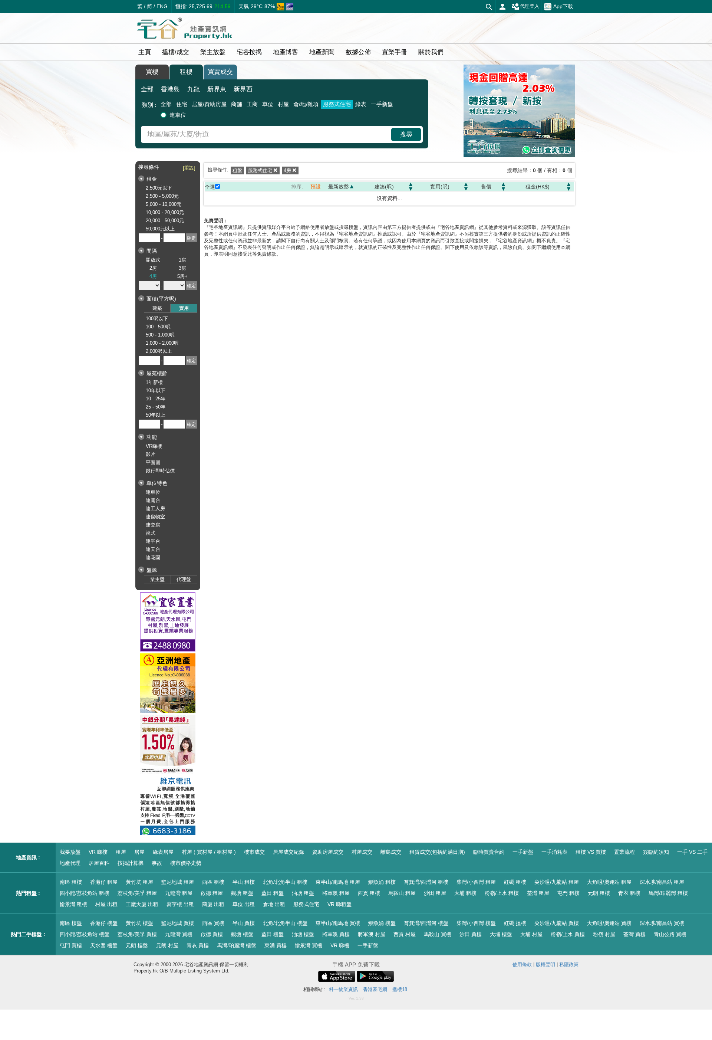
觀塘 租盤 (242, 893)
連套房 (153, 525)
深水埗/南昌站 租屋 (662, 882)
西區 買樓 (213, 923)
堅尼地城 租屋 (177, 882)
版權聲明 (545, 964)
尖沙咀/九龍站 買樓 (556, 923)
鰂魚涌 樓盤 (382, 923)
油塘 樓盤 (303, 934)
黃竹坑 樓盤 (139, 923)
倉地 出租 (274, 904)
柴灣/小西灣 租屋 (476, 882)
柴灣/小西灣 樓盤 (476, 923)
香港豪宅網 (375, 989)
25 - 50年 (155, 407)
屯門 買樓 (71, 945)
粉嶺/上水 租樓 (502, 893)
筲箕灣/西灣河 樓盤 (426, 923)
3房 (182, 268)
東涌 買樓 (275, 945)
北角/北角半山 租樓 (285, 882)
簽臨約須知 (656, 852)
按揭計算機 (131, 863)
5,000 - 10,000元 (163, 204)
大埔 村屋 (531, 934)
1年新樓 (154, 382)
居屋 (139, 852)
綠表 (360, 104)
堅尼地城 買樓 (177, 923)
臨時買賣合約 (488, 852)
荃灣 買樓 (634, 934)
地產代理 (70, 863)
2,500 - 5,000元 (162, 196)
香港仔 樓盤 (104, 923)
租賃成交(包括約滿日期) (437, 852)
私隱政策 (568, 964)
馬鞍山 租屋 (402, 893)
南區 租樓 (71, 882)
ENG (162, 6)
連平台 (153, 541)
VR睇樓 (154, 446)
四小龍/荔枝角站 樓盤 (84, 934)
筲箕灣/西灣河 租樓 (426, 882)
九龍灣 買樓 (178, 934)
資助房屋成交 (327, 852)
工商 (252, 104)
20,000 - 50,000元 (165, 220)
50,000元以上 (160, 229)
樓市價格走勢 (185, 863)
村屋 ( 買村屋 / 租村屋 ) (209, 852)
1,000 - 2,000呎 (162, 343)
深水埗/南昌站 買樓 (662, 923)
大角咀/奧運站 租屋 (609, 882)
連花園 (153, 557)
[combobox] (267, 134)
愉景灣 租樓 (73, 904)
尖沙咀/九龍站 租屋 (556, 882)
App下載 (563, 6)
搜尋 (406, 134)
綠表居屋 (163, 852)
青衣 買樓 (198, 945)
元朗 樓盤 (137, 945)
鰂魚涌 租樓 (382, 882)
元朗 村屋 (167, 945)
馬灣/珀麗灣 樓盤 (236, 945)
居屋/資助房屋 (209, 104)
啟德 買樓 (212, 934)
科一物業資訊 (343, 989)
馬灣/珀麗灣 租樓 (668, 893)
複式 (150, 533)
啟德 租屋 (212, 893)
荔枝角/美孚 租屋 (137, 893)
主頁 (144, 52)
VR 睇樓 (98, 852)
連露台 (153, 500)
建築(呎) (384, 187)
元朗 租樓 (599, 893)
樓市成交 (254, 852)
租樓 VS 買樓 (591, 852)
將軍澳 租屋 (336, 893)
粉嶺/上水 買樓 (568, 934)
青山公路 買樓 (670, 934)
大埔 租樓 (465, 893)
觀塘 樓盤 (242, 934)
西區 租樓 (213, 882)
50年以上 (155, 415)
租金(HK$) (537, 187)
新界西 (243, 89)
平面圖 (153, 462)
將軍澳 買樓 (336, 934)
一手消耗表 (554, 852)
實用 (184, 308)
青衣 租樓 (629, 893)
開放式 (153, 260)
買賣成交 (220, 71)
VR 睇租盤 (339, 904)
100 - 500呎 (158, 326)
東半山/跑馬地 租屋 (338, 882)
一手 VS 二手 (692, 852)
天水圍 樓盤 (104, 945)
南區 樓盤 (71, 923)
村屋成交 (362, 852)
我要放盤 (70, 852)
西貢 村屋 (404, 934)
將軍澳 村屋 (371, 934)
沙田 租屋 (435, 893)
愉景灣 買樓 (308, 945)
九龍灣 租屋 (178, 893)
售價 (486, 187)
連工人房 (155, 508)
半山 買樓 (244, 923)
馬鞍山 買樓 (437, 934)
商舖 (236, 104)
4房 (153, 276)
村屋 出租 (106, 904)
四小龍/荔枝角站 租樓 (84, 893)
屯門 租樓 (568, 893)
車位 (267, 104)
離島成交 (390, 852)
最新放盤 (338, 187)
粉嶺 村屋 (604, 934)
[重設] (189, 168)
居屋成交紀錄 (288, 852)
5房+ (182, 276)
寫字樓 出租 (180, 904)
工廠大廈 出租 (142, 904)
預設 (315, 187)
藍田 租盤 (272, 893)
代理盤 (184, 579)
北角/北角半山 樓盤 (285, 923)
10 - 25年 (155, 398)
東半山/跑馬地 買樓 (338, 923)
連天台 (153, 549)
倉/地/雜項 (306, 104)
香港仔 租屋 (104, 882)
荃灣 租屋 (538, 893)
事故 (157, 863)
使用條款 (522, 964)
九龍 (193, 89)
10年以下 (155, 390)
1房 (182, 260)
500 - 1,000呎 (160, 335)
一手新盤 (382, 104)
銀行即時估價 (160, 470)
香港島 (170, 89)
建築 (157, 308)
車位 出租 (244, 904)
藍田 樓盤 (272, 934)
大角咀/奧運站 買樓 (609, 923)
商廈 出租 (213, 904)
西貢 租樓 (369, 893)
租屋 (121, 852)
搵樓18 (399, 989)
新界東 (216, 89)
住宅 (181, 104)
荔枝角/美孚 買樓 (137, 934)
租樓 (186, 71)
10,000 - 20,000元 (165, 212)
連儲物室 (155, 516)
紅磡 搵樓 (515, 923)
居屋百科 (99, 863)
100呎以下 (157, 318)
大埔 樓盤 (501, 934)
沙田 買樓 (470, 934)
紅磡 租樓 (515, 882)
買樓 (152, 71)
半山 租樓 (244, 882)
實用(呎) (439, 187)
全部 (147, 89)
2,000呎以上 (159, 351)
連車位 (177, 115)
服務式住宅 (337, 104)
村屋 (283, 104)
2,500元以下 (159, 188)
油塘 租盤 (303, 893)
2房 (153, 268)
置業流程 (624, 852)
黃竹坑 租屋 (139, 882)
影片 (150, 454)
